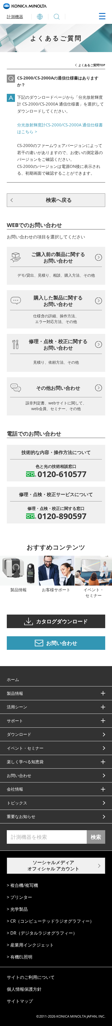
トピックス (17, 803)
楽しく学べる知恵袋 (25, 761)
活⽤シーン (17, 706)
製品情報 (15, 693)
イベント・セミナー (25, 748)
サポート (15, 720)
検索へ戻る (59, 199)
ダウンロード (19, 734)
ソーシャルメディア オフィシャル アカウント (53, 865)
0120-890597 (62, 516)
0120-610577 (62, 474)
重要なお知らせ (21, 816)
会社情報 (15, 789)
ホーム (13, 679)
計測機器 (15, 16)
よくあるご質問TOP (91, 65)
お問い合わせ (19, 775)
